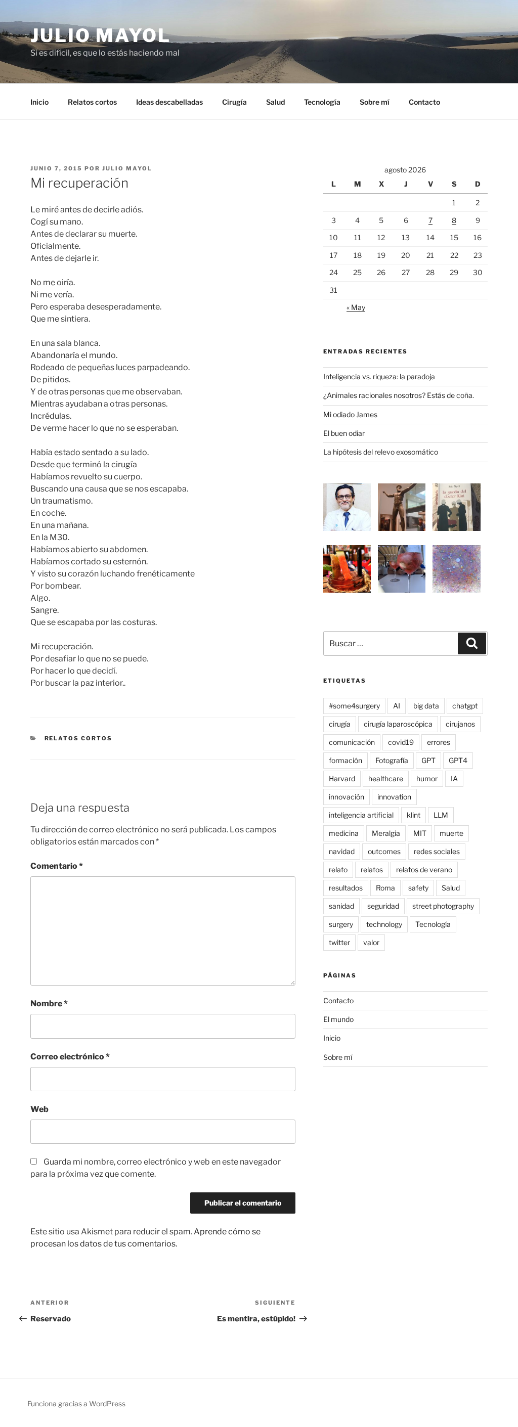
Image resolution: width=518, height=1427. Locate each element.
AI (396, 705)
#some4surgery (354, 705)
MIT (419, 833)
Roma (385, 887)
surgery (341, 924)
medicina (344, 833)
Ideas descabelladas (169, 102)
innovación (346, 796)
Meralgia (386, 833)
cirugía (340, 724)
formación (345, 760)
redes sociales (437, 851)
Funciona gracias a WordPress (76, 1403)
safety (418, 887)
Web (39, 1109)
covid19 (401, 742)
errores (438, 742)
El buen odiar (344, 433)
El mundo (338, 1019)
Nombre (49, 1003)
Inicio (39, 102)
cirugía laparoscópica (398, 724)
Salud (275, 102)
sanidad (341, 906)
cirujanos (460, 724)
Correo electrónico (70, 1056)
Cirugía (234, 102)
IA (454, 778)
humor (427, 778)
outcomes (384, 851)
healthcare (385, 778)
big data (426, 705)
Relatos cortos (92, 102)
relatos (372, 869)
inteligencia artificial (361, 815)
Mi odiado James (350, 414)
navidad (342, 851)
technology (384, 924)
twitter (339, 942)
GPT (428, 760)
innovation (394, 796)
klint (413, 815)
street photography (443, 906)
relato (338, 869)
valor (371, 942)
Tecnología (322, 102)
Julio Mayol (100, 35)
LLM (441, 815)
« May (356, 307)
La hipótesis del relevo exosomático (380, 452)
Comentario (56, 866)
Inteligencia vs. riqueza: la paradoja (379, 376)
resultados (346, 887)
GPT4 (458, 760)
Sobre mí (375, 102)
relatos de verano (424, 869)
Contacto (424, 102)
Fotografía (391, 760)
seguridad (383, 906)
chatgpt (465, 705)
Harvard (342, 778)
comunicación (352, 742)
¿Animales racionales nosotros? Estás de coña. (398, 395)
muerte (451, 833)
